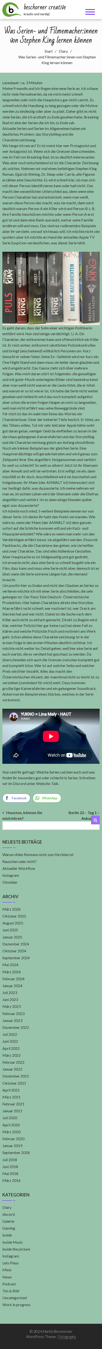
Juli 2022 (9, 1034)
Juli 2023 (9, 992)
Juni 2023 (10, 999)
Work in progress (16, 1304)
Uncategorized (14, 1297)
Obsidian (9, 882)
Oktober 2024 (14, 951)
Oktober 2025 (14, 916)
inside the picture (16, 1249)
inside (7, 1235)
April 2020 (11, 1125)
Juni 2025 (10, 930)
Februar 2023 (13, 1013)
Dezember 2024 (15, 944)
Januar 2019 (12, 1145)
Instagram (10, 875)
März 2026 (11, 909)
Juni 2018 (10, 1166)
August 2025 (12, 923)
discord (8, 1214)
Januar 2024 (12, 985)
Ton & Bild (10, 1290)
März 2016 (11, 1180)
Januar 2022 (12, 1069)
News (7, 1277)
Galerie (8, 1221)
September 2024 (16, 957)
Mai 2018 (10, 1173)
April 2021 (11, 1090)
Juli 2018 (9, 1159)
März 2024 (11, 971)
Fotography (67, 1336)
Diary (6, 1207)
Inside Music (12, 1242)
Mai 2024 (10, 964)
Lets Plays (10, 1263)
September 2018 (16, 1152)
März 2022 (11, 1055)
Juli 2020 (9, 1117)
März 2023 (11, 1006)
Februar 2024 (13, 978)
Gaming (8, 1228)
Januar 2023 (12, 1020)
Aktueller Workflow (18, 868)
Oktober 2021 (14, 1083)
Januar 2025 (12, 937)
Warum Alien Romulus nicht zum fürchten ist (38, 854)
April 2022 (11, 1048)
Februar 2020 (13, 1138)
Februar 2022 (13, 1062)
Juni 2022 (10, 1041)
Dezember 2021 (15, 1076)
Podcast (9, 1284)
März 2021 (11, 1097)
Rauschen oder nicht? (19, 861)
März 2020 (11, 1131)
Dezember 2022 (15, 1027)
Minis (7, 1269)
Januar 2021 (12, 1110)
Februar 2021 (13, 1104)
